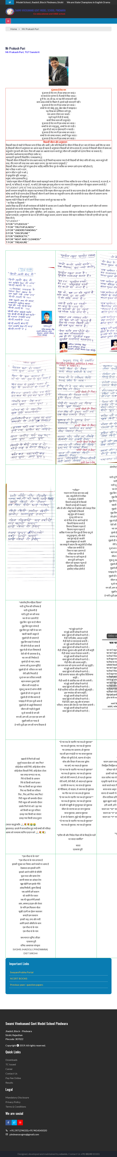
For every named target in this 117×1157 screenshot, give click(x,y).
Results (9, 1082)
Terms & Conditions (15, 1106)
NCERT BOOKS (18, 978)
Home (13, 28)
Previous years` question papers (26, 984)
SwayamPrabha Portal (21, 972)
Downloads (11, 1059)
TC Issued (10, 1064)
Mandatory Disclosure (17, 1097)
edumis (63, 1153)
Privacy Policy (12, 1102)
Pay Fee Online (13, 1078)
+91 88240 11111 (90, 1153)
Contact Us (11, 1073)
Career (9, 1068)
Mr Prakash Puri (30, 28)
